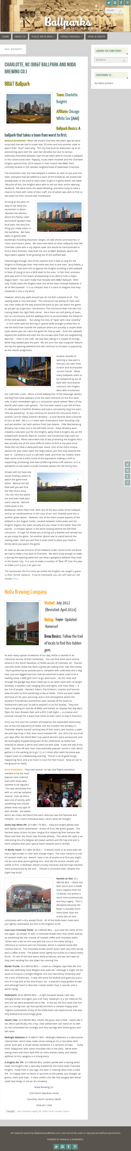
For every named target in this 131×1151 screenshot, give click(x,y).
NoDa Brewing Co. (44, 1087)
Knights (34, 1111)
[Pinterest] (127, 482)
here (15, 578)
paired (29, 420)
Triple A (66, 1111)
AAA (19, 1111)
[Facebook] (127, 476)
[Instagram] (127, 470)
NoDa (45, 1111)
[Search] (120, 11)
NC (40, 1111)
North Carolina (55, 1111)
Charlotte (26, 1111)
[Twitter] (127, 464)
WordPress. (78, 1139)
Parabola (64, 1139)
